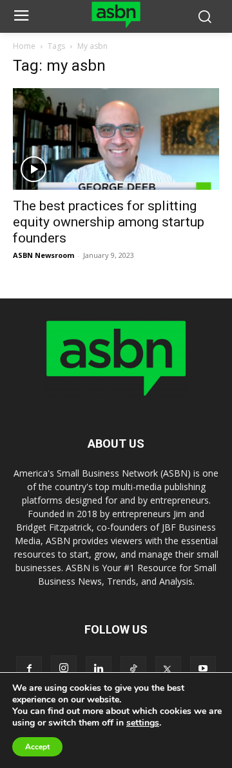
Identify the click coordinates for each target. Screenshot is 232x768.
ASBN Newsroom (43, 255)
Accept (37, 747)
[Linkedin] (98, 669)
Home (24, 46)
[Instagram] (64, 668)
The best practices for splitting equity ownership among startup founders (108, 222)
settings (142, 723)
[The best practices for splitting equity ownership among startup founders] (116, 139)
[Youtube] (203, 669)
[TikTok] (133, 669)
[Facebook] (29, 669)
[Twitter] (168, 669)
